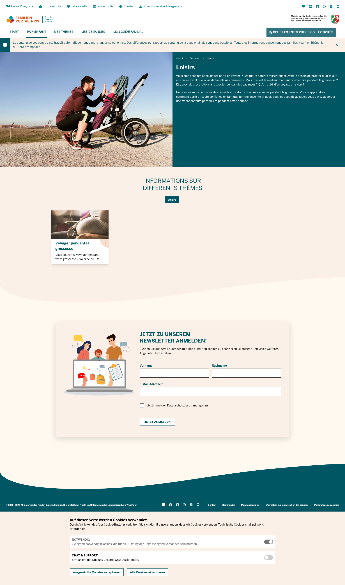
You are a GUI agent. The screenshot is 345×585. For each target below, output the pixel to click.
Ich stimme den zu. (177, 405)
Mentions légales (250, 505)
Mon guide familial (128, 31)
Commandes (228, 505)
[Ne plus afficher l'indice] (336, 45)
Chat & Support (85, 555)
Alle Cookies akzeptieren (147, 572)
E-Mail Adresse (150, 384)
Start (14, 31)
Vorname (146, 365)
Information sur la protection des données (286, 505)
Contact (212, 505)
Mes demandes (93, 31)
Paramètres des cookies (326, 505)
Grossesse (195, 58)
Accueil (179, 58)
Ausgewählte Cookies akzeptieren (97, 572)
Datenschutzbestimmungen (185, 405)
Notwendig (81, 540)
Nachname (219, 365)
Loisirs (172, 199)
